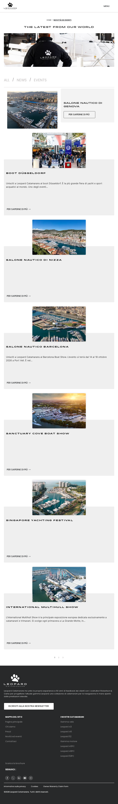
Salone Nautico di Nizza (34, 260)
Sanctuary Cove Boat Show (38, 434)
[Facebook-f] (7, 778)
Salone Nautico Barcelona (37, 347)
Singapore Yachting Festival (39, 520)
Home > (50, 20)
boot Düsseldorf (26, 173)
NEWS (22, 80)
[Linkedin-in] (19, 778)
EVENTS (40, 80)
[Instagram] (31, 778)
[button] (106, 5)
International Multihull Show (42, 607)
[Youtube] (25, 778)
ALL (6, 80)
